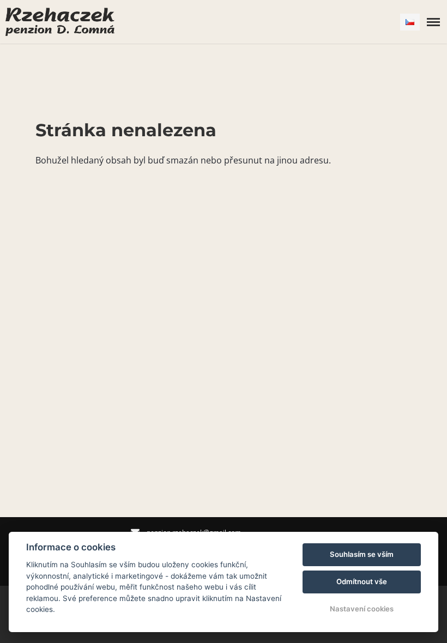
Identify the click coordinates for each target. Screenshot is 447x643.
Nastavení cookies (362, 608)
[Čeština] (410, 22)
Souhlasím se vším (362, 554)
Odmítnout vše (361, 581)
